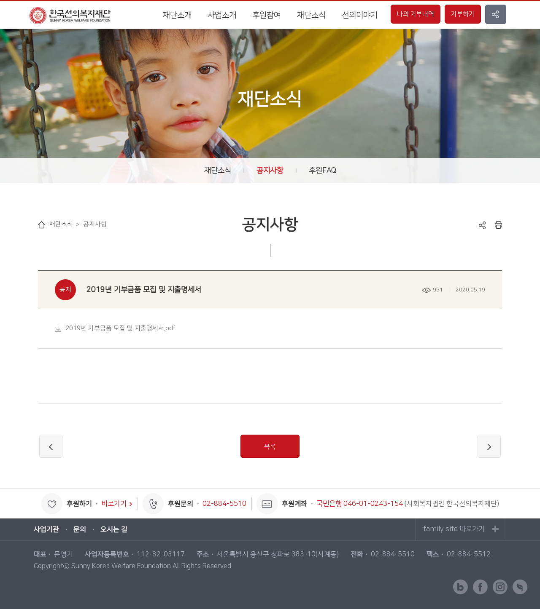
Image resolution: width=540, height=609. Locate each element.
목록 (270, 446)
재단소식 (311, 15)
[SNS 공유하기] (495, 14)
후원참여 (266, 15)
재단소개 (177, 15)
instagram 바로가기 (500, 587)
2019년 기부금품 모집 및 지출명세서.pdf (120, 328)
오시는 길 (113, 529)
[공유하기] (482, 225)
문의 (79, 529)
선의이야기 (360, 15)
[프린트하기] (498, 225)
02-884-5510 (224, 504)
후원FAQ (322, 170)
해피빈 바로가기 (520, 587)
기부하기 (463, 14)
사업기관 (46, 529)
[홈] (41, 225)
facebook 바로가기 (480, 587)
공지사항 (270, 170)
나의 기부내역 (415, 14)
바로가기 (114, 504)
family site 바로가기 (454, 529)
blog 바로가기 (460, 587)
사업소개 (222, 15)
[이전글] (50, 446)
